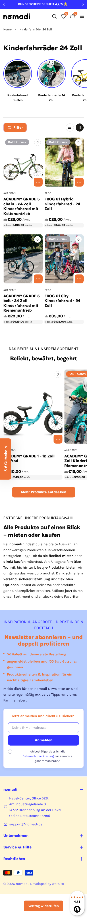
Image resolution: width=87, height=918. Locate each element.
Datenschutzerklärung (38, 756)
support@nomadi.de (25, 824)
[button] (5, 459)
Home (7, 29)
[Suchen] (54, 16)
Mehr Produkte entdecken (43, 492)
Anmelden (43, 740)
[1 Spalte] (70, 127)
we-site (58, 884)
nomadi (22, 884)
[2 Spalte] (80, 127)
